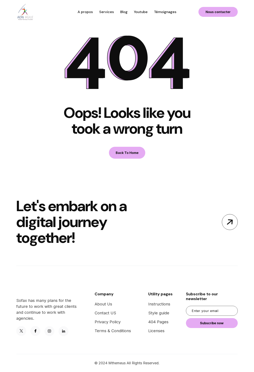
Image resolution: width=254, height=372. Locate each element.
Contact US (105, 313)
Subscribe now (212, 323)
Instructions (159, 304)
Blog (124, 12)
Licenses (156, 330)
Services (106, 12)
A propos (85, 12)
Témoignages (165, 12)
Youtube (141, 12)
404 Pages (158, 322)
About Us (103, 304)
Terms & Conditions (113, 330)
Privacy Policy (108, 322)
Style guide (158, 313)
